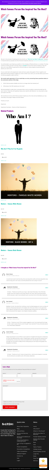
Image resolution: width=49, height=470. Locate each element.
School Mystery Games (39, 451)
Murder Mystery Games (39, 436)
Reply (46, 274)
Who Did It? (36, 428)
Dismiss (39, 3)
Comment (5, 385)
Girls (34, 444)
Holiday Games (37, 449)
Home (35, 426)
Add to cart (3, 145)
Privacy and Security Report (22, 434)
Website (34, 373)
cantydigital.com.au (35, 468)
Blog (18, 428)
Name (4, 373)
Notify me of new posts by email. (11, 403)
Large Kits (36, 453)
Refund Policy (20, 431)
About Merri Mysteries (23, 426)
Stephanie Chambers (12, 287)
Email (19, 373)
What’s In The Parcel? (39, 431)
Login (18, 460)
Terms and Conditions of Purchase (23, 437)
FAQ (18, 458)
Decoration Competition (23, 449)
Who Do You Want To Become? (39, 434)
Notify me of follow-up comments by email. (14, 401)
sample (25, 65)
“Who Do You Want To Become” (35, 59)
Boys (34, 442)
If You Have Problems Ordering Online (22, 440)
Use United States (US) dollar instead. (28, 3)
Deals (34, 456)
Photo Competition (22, 446)
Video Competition (22, 451)
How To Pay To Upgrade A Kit (24, 444)
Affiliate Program (21, 453)
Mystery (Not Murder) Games (39, 439)
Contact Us (20, 456)
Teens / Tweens (37, 447)
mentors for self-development (40, 60)
